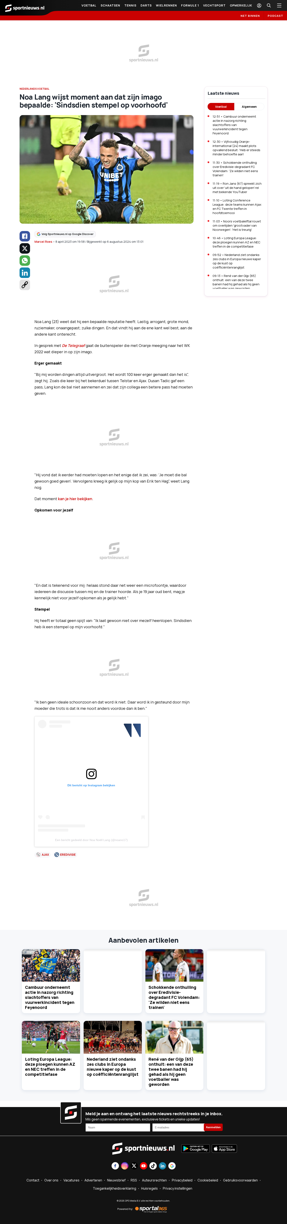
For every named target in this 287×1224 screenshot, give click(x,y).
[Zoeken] (269, 5)
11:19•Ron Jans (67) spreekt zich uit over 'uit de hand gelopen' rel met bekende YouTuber (237, 187)
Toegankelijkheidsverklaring (114, 1188)
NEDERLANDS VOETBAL (34, 89)
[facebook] (25, 236)
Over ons (51, 1180)
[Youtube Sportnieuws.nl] (143, 1166)
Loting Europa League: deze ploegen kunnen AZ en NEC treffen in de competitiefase (50, 1066)
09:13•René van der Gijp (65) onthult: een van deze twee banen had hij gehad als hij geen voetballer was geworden (236, 282)
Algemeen (249, 107)
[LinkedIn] (25, 272)
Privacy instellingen (177, 1188)
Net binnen (250, 16)
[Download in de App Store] (224, 1149)
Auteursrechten (154, 1180)
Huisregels (149, 1188)
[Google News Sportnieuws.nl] (172, 1166)
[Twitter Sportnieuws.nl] (134, 1166)
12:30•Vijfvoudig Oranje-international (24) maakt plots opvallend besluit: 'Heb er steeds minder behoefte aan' (236, 147)
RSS (134, 1180)
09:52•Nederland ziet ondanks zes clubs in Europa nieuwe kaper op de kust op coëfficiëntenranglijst (237, 261)
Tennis (130, 5)
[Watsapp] (25, 260)
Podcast (275, 16)
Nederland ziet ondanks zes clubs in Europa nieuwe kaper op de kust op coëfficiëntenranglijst (112, 1066)
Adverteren (93, 1180)
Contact (32, 1180)
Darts (146, 5)
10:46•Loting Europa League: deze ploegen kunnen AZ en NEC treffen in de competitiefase (236, 242)
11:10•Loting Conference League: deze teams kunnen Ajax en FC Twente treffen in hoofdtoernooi (237, 206)
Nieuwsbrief (116, 1180)
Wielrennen (166, 5)
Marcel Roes (43, 242)
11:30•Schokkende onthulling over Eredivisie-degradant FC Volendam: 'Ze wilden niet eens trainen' (235, 168)
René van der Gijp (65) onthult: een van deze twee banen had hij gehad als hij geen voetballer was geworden (171, 1071)
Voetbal (89, 5)
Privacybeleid (182, 1180)
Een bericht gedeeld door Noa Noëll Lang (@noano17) (91, 840)
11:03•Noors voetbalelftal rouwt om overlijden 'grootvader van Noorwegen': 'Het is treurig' (237, 225)
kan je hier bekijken (75, 498)
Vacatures (71, 1180)
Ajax (45, 855)
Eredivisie (68, 855)
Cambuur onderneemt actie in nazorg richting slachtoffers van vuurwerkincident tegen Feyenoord (49, 997)
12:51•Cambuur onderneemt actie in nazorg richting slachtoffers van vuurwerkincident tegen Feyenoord (234, 124)
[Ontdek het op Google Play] (195, 1149)
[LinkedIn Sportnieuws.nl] (162, 1166)
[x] (25, 248)
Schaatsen (110, 5)
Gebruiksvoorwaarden (240, 1180)
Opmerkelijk (241, 5)
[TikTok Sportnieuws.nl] (153, 1166)
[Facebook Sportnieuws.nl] (115, 1166)
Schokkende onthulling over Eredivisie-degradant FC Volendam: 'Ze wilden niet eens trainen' (174, 997)
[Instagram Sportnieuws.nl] (124, 1166)
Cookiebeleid (207, 1180)
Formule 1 (190, 5)
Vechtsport (214, 5)
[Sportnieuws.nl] (25, 7)
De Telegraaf (73, 345)
